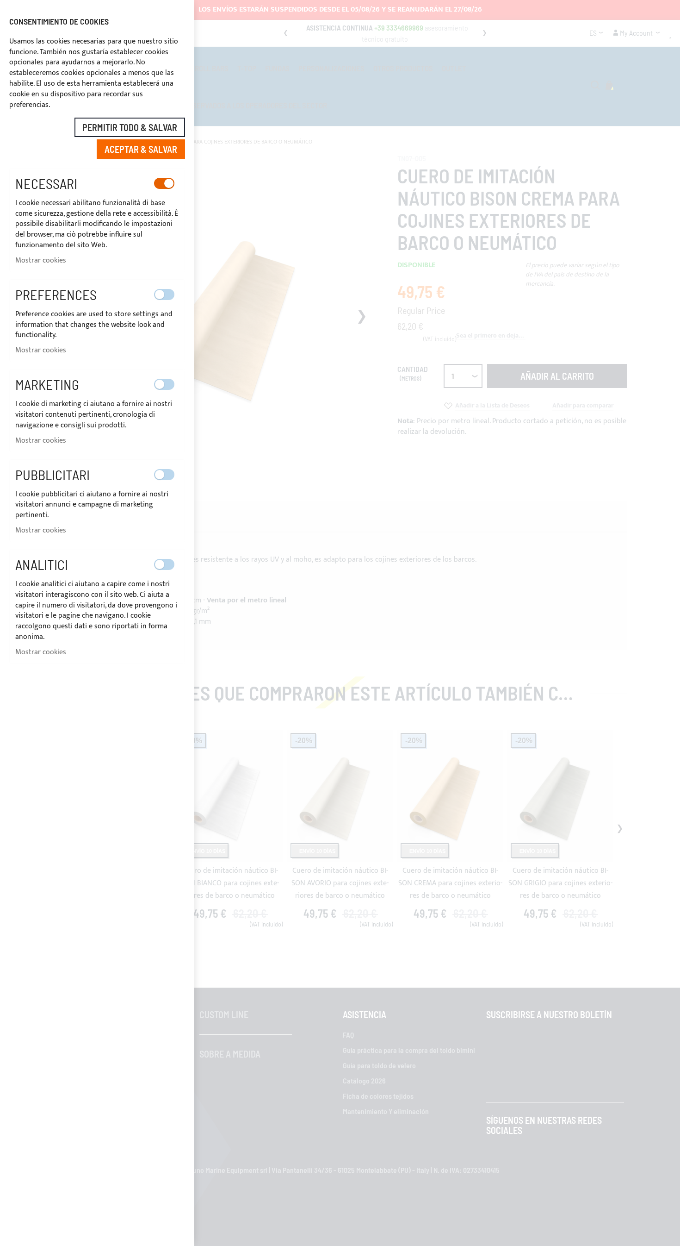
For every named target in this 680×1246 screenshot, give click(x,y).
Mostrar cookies (40, 260)
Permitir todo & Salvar (129, 127)
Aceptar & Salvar (141, 149)
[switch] (164, 183)
